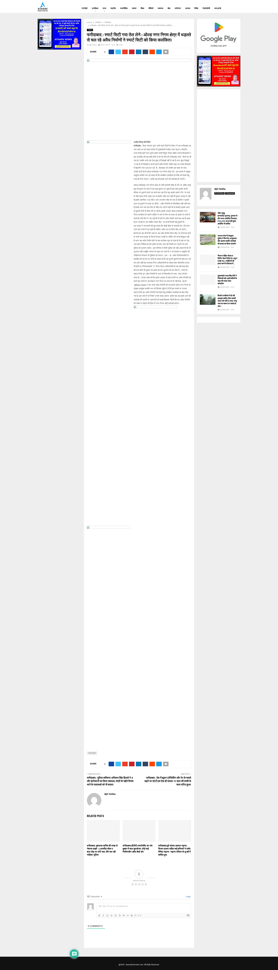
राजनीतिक (124, 8)
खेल (169, 8)
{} (136, 915)
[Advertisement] (218, 135)
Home (85, 8)
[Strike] (111, 915)
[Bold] (99, 915)
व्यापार (134, 8)
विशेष (196, 8)
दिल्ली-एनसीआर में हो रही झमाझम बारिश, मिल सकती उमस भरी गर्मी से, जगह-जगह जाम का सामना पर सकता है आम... (227, 301)
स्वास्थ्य (160, 8)
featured (92, 753)
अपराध (187, 8)
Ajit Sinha (93, 45)
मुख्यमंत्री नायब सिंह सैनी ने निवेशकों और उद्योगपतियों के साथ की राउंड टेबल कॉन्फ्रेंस (227, 279)
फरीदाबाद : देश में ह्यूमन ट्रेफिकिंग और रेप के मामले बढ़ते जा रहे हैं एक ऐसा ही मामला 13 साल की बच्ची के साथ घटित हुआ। (168, 781)
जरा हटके (217, 8)
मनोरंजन (178, 8)
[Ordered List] (116, 915)
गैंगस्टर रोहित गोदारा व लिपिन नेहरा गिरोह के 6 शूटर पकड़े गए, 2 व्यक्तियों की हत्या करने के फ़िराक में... (227, 259)
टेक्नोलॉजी (206, 8)
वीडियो (151, 8)
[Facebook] (229, 6)
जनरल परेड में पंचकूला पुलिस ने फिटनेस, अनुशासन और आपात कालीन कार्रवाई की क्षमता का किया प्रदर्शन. (227, 239)
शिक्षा (142, 8)
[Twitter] (233, 6)
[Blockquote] (124, 915)
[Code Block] (128, 915)
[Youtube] (237, 6)
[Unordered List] (120, 915)
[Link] (132, 915)
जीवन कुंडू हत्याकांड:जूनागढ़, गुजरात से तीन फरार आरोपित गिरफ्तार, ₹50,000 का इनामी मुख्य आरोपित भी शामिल (227, 218)
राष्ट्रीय (113, 8)
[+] (139, 915)
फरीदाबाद (90, 30)
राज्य (104, 8)
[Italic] (103, 915)
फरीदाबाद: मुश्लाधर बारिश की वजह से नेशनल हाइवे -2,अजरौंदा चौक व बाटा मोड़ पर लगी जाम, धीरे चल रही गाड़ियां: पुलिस (102, 850)
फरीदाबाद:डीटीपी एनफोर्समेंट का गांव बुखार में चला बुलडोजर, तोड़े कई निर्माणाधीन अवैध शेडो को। (137, 849)
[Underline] (107, 915)
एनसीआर (95, 8)
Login (188, 896)
